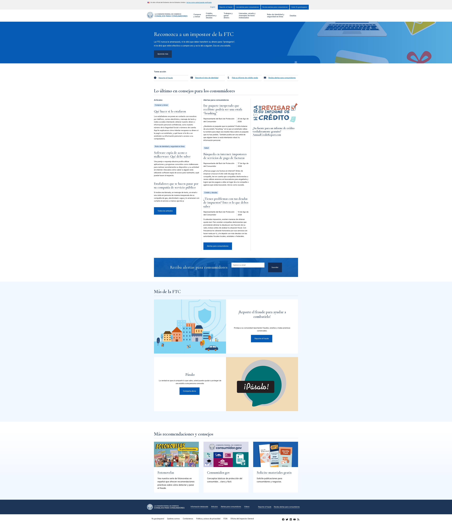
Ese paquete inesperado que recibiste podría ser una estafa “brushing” (222, 109)
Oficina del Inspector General (242, 519)
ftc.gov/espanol (158, 519)
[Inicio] (167, 17)
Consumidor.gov (218, 472)
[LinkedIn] (291, 520)
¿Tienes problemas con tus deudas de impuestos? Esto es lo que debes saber (225, 202)
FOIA (225, 519)
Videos (246, 507)
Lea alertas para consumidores (247, 7)
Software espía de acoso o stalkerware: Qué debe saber (172, 154)
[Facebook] (283, 520)
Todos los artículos (165, 211)
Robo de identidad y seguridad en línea (275, 15)
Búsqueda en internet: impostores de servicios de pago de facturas (224, 156)
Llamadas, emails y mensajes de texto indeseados (246, 15)
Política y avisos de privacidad (208, 519)
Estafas (293, 15)
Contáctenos (188, 519)
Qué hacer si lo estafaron (170, 111)
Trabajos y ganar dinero (228, 15)
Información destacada (199, 507)
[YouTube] (294, 520)
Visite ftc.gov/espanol (299, 7)
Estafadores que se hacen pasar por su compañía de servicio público (176, 185)
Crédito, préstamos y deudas (210, 15)
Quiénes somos (173, 519)
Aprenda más (162, 54)
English (212, 7)
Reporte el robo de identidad (206, 78)
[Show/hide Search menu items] (301, 15)
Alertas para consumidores (217, 246)
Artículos (214, 507)
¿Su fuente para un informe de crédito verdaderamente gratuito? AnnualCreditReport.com (274, 132)
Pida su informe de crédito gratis (245, 78)
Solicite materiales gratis (274, 472)
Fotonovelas (165, 472)
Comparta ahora (189, 391)
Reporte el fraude (226, 7)
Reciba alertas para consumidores (275, 7)
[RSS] (298, 520)
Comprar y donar (197, 15)
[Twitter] (287, 520)
